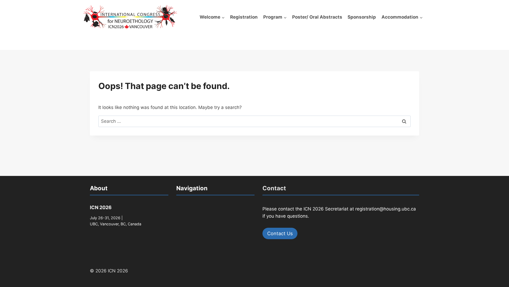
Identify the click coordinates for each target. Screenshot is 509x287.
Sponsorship (362, 17)
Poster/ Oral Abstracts (317, 17)
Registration (244, 17)
